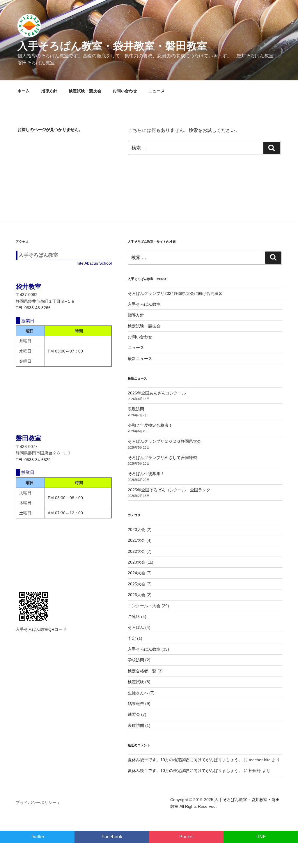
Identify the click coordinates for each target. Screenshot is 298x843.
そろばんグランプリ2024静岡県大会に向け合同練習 (175, 293)
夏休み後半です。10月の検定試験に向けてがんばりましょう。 (185, 759)
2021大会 (136, 540)
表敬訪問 (136, 409)
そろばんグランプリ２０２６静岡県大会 (164, 441)
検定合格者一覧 (142, 671)
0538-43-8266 (37, 307)
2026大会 (136, 594)
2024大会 (136, 573)
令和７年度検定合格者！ (150, 425)
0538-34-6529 (37, 459)
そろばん (136, 627)
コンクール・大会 (144, 605)
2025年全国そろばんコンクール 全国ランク (169, 490)
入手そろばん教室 (144, 304)
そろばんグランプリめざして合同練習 (162, 457)
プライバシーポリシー (36, 802)
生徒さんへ (138, 692)
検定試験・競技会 (85, 90)
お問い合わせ (125, 90)
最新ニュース (140, 358)
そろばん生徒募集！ (146, 473)
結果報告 (136, 703)
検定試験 (136, 681)
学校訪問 (136, 660)
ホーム (23, 90)
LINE (261, 836)
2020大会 (136, 529)
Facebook (112, 836)
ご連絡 (134, 616)
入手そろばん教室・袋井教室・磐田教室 (112, 46)
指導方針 (49, 90)
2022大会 (136, 551)
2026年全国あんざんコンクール (157, 393)
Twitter (37, 836)
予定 (132, 638)
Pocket (186, 836)
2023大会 (136, 562)
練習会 (134, 714)
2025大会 (136, 584)
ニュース (156, 90)
